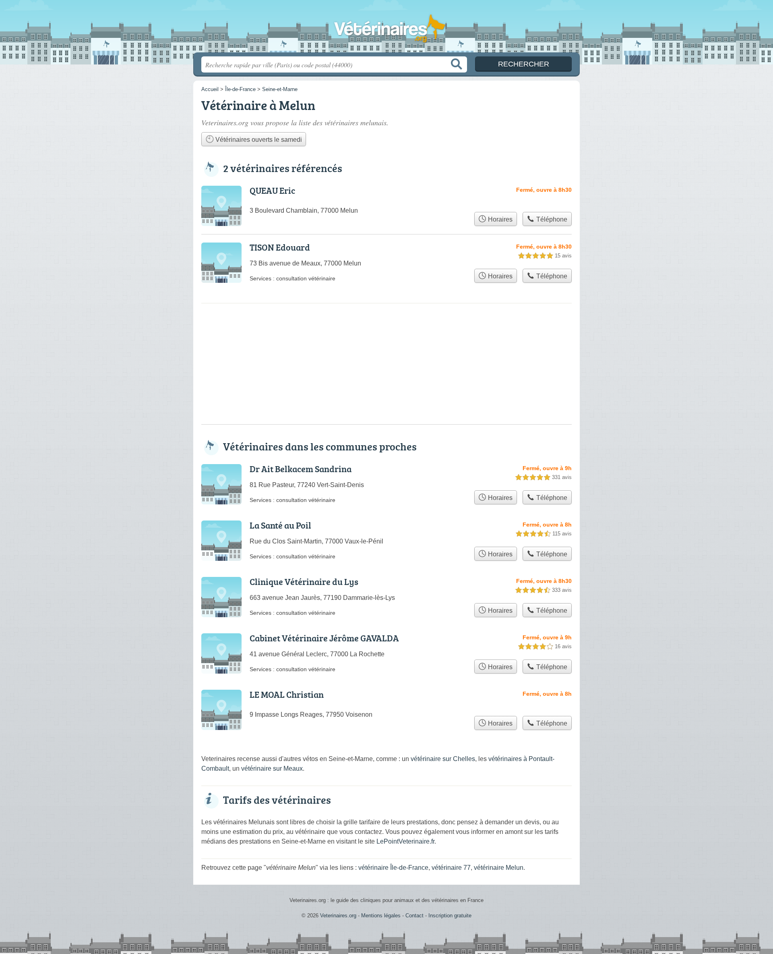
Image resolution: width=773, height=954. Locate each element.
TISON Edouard (280, 247)
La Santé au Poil (280, 525)
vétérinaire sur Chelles (443, 758)
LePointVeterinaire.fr (405, 841)
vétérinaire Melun (498, 867)
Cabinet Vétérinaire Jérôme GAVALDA (324, 638)
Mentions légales (381, 916)
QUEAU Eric (272, 190)
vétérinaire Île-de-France (393, 867)
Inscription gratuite (449, 916)
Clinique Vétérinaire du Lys (304, 581)
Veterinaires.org (386, 28)
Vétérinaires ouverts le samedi (258, 139)
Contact (414, 916)
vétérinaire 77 (451, 867)
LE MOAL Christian (287, 694)
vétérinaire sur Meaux (272, 768)
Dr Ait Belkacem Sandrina (300, 468)
